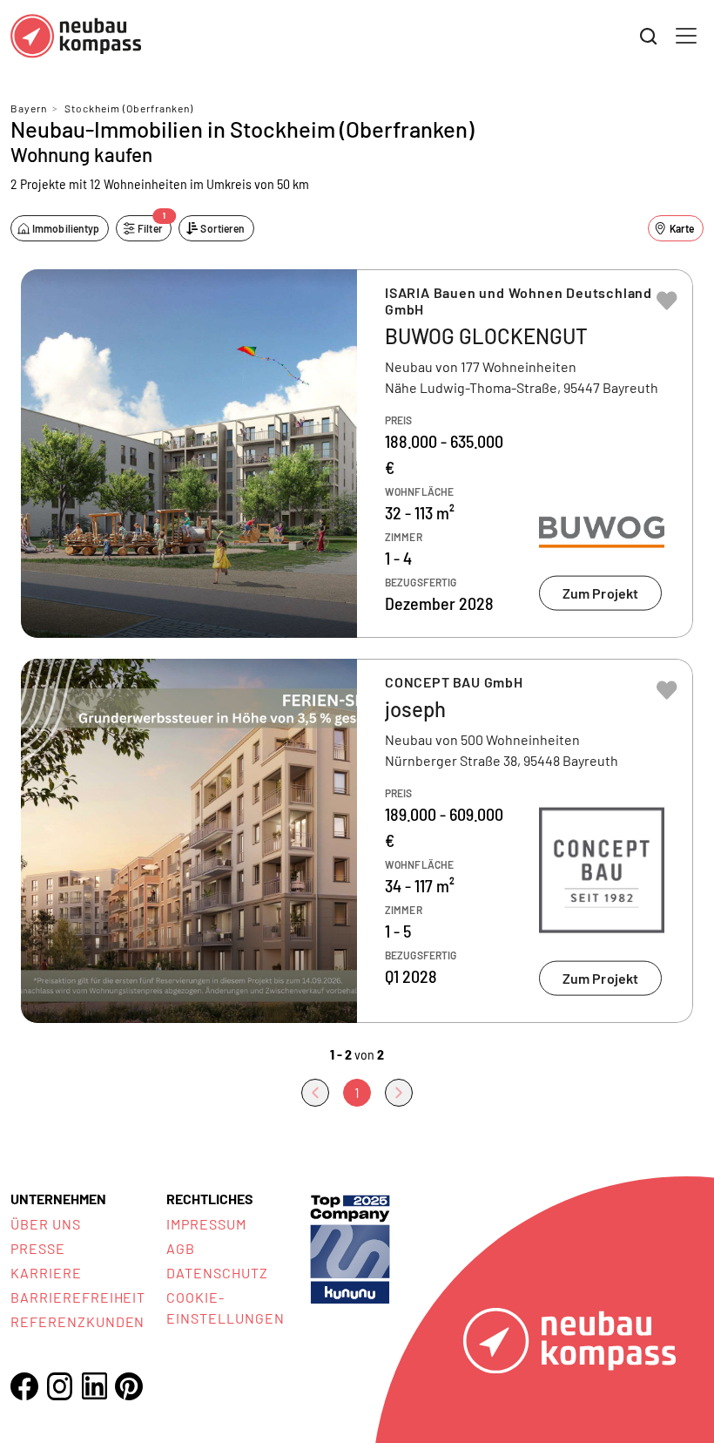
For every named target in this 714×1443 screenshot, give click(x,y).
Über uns (45, 1224)
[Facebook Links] (24, 1386)
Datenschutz (217, 1272)
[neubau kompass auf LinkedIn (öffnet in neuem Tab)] (94, 1386)
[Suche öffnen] (648, 36)
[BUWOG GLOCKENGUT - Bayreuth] (357, 453)
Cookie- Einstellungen (225, 1307)
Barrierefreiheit (77, 1297)
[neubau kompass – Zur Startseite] (75, 36)
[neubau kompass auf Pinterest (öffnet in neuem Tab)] (129, 1386)
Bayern (28, 108)
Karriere (46, 1272)
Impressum (206, 1224)
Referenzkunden (77, 1321)
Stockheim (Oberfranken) (128, 108)
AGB (180, 1248)
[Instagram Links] (59, 1386)
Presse (37, 1248)
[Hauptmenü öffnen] (686, 35)
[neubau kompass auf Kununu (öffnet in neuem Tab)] (350, 1247)
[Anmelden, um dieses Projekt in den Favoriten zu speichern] (667, 300)
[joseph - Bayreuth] (357, 841)
